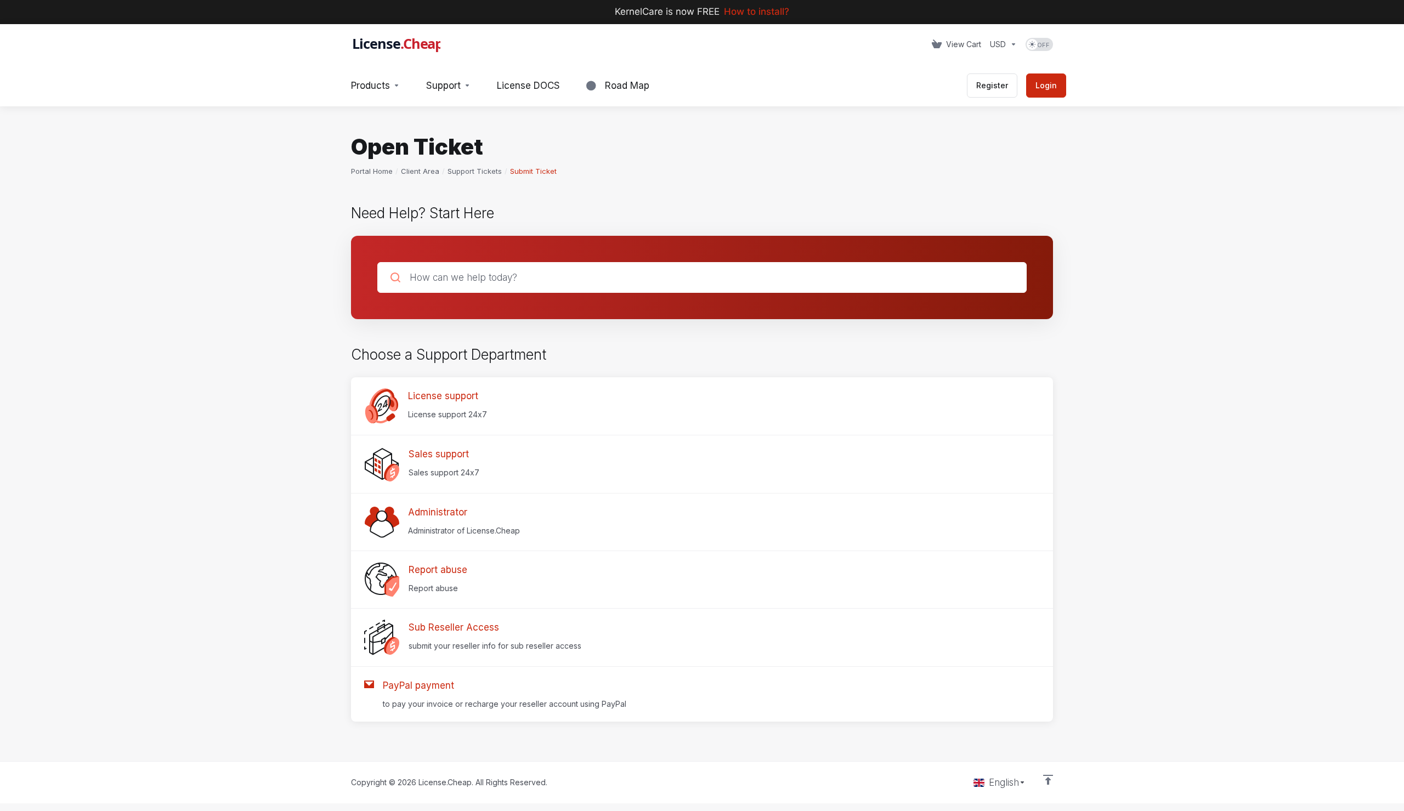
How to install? (756, 11)
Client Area (420, 171)
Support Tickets (475, 171)
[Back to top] (1048, 779)
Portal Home (372, 171)
